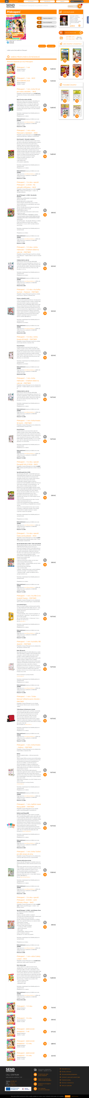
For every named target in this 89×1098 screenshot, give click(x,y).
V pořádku (67, 1096)
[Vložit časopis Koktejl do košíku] (77, 61)
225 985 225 (70, 37)
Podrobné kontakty (66, 1080)
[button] (47, 18)
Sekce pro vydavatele (67, 1085)
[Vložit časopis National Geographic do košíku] (65, 61)
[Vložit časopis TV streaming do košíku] (77, 76)
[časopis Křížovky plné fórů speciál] (77, 110)
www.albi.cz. (23, 621)
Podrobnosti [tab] (42, 46)
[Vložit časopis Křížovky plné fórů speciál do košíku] (77, 116)
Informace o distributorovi (68, 1083)
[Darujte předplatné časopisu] (71, 33)
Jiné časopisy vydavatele (72, 44)
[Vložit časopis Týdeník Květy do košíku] (65, 76)
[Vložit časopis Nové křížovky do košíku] (77, 101)
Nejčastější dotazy (66, 1069)
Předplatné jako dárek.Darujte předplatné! (43, 1074)
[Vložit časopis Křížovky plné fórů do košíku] (65, 101)
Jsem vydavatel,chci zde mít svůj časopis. (44, 1089)
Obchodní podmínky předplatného (69, 1074)
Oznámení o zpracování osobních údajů (71, 1077)
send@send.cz (13, 1085)
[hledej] (82, 1)
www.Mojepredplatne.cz (29, 122)
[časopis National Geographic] (65, 54)
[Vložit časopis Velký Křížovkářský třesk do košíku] (65, 116)
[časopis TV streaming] (77, 69)
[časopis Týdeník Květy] (65, 70)
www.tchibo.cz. (28, 724)
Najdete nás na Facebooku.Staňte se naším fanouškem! (44, 1079)
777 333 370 (70, 39)
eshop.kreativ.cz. (20, 676)
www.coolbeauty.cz (27, 831)
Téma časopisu (31, 1)
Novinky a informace (66, 1071)
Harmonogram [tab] (51, 46)
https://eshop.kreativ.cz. (25, 877)
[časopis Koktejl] (77, 54)
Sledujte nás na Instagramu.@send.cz (44, 1084)
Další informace (74, 1096)
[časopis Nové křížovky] (77, 95)
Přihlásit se (70, 6)
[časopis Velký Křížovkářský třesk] (65, 110)
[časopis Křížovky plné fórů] (65, 95)
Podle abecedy (47, 1)
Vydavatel (62, 1)
